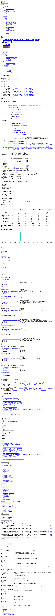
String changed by (7, 499)
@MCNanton (26, 134)
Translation (5, 51)
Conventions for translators (17, 103)
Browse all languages (10, 11)
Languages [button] (5, 10)
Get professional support (11, 23)
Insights (5, 54)
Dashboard (5, 6)
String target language (7, 497)
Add (19, 501)
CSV (20, 383)
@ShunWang (18, 118)
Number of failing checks (8, 477)
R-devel (26, 105)
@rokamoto (17, 128)
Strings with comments (8, 506)
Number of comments (7, 476)
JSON (22, 383)
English (22, 289)
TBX (37, 383)
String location (6, 480)
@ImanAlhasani (18, 109)
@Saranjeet (16, 125)
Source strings (6, 489)
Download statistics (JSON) (12, 58)
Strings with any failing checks (9, 507)
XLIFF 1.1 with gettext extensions (43, 383)
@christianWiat (17, 123)
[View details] (21, 281)
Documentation (9, 25)
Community (5, 66)
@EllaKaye (24, 121)
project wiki (47, 103)
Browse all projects (10, 9)
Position (5, 466)
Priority (4, 467)
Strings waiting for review (18, 91)
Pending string (6, 496)
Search (4, 53)
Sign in (4, 17)
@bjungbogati (17, 130)
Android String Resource (15, 383)
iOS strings (15, 379)
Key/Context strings (7, 491)
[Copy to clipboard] (27, 161)
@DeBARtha (17, 112)
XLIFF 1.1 (5, 422)
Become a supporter (10, 30)
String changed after (7, 517)
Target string (6, 471)
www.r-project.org (12, 101)
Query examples (4, 522)
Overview (5, 52)
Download (10, 181)
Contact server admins (10, 21)
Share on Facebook (10, 69)
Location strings (6, 494)
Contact (5, 611)
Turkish (6, 44)
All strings (15, 88)
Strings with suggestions (18, 95)
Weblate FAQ (32, 103)
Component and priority (8, 481)
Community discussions (11, 22)
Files (4, 61)
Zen (33, 88)
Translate (16, 79)
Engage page (8, 71)
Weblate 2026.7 (12, 609)
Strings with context (7, 511)
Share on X (8, 70)
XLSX (52, 383)
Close (10, 543)
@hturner (19, 121)
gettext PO (5, 420)
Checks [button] (4, 12)
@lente (21, 114)
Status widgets (9, 72)
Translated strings (17, 89)
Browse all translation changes (7, 372)
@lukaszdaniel (22, 132)
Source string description (8, 493)
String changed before (8, 518)
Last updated (6, 474)
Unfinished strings (17, 92)
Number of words (7, 475)
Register (5, 16)
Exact (16, 501)
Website (7, 33)
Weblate (4, 1)
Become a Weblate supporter (9, 614)
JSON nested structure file (26, 383)
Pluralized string (6, 510)
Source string (6, 470)
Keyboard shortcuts (10, 27)
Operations (5, 65)
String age (5, 472)
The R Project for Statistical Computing (21, 39)
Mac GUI (7, 42)
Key (4, 478)
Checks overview (9, 13)
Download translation (10, 63)
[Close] (1, 549)
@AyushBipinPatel (24, 125)
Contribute (8, 29)
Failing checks (9, 59)
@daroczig (29, 137)
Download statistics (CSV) (11, 57)
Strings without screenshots (9, 508)
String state (5, 495)
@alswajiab (24, 109)
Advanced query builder (6, 485)
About (7, 31)
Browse (11, 79)
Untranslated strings (17, 94)
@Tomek (16, 132)
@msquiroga (33, 134)
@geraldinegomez (19, 134)
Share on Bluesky (9, 67)
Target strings (6, 490)
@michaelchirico (37, 137)
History (7, 55)
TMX (40, 383)
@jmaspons (17, 116)
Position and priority (7, 465)
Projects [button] (5, 7)
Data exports (8, 60)
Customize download (10, 64)
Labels (4, 469)
